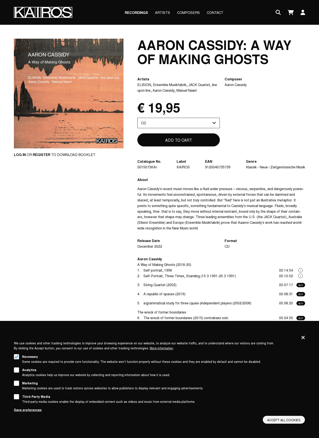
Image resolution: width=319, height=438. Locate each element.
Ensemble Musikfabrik (169, 84)
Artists (162, 12)
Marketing (30, 383)
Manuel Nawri (186, 90)
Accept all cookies (284, 420)
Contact (215, 12)
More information (161, 348)
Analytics (29, 370)
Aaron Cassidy (163, 90)
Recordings (136, 12)
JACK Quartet (199, 84)
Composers (188, 12)
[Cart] (291, 12)
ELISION (144, 84)
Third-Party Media (36, 396)
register (41, 154)
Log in (20, 154)
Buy (300, 285)
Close (303, 338)
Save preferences (27, 410)
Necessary (30, 356)
